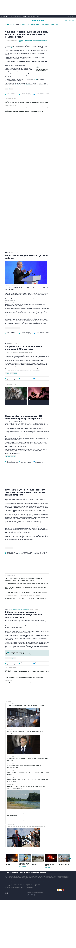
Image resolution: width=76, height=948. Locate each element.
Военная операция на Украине (11, 863)
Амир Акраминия (12, 658)
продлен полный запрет (27, 182)
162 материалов (35, 866)
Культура (33, 24)
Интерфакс (38, 20)
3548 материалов (22, 866)
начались (13, 157)
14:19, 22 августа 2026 (14, 252)
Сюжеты (52, 24)
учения (35, 79)
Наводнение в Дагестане (35, 863)
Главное (7, 24)
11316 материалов (9, 866)
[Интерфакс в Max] (34, 895)
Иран (7, 658)
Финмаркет (33, 16)
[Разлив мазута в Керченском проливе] (64, 861)
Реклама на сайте (35, 872)
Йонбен (10, 89)
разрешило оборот (25, 146)
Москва (37, 24)
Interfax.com (19, 16)
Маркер (6, 892)
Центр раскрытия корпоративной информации (35, 892)
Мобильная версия (4, 16)
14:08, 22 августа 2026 (15, 120)
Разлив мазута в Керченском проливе (63, 863)
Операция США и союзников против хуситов (49, 864)
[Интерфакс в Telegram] (29, 895)
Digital (42, 24)
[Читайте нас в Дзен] (27, 895)
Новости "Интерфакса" (30, 888)
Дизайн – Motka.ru (60, 895)
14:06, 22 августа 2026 (15, 343)
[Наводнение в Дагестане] (38, 861)
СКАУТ (6, 891)
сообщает (12, 47)
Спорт (28, 24)
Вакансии (28, 872)
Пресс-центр (22, 872)
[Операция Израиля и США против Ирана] (25, 861)
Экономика (22, 24)
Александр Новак (9, 190)
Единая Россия (16, 327)
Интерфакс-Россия (26, 16)
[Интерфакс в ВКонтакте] (31, 895)
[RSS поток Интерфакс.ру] (32, 895)
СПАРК (6, 888)
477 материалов (61, 866)
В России (12, 24)
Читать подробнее (42, 72)
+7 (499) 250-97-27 (46, 881)
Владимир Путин (9, 327)
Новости (47, 24)
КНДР (7, 89)
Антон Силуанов (13, 373)
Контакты (7, 872)
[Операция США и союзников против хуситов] (51, 861)
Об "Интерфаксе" (12, 16)
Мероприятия (43, 872)
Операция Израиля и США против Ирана (20, 609)
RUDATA (28, 891)
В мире (17, 24)
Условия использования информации (63, 892)
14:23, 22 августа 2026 (14, 413)
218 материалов (48, 867)
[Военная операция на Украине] (12, 861)
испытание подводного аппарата (22, 84)
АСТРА (6, 893)
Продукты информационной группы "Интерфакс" (22, 885)
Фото (56, 24)
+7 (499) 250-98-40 (38, 881)
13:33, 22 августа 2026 (34, 609)
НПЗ (15, 190)
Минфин (7, 373)
